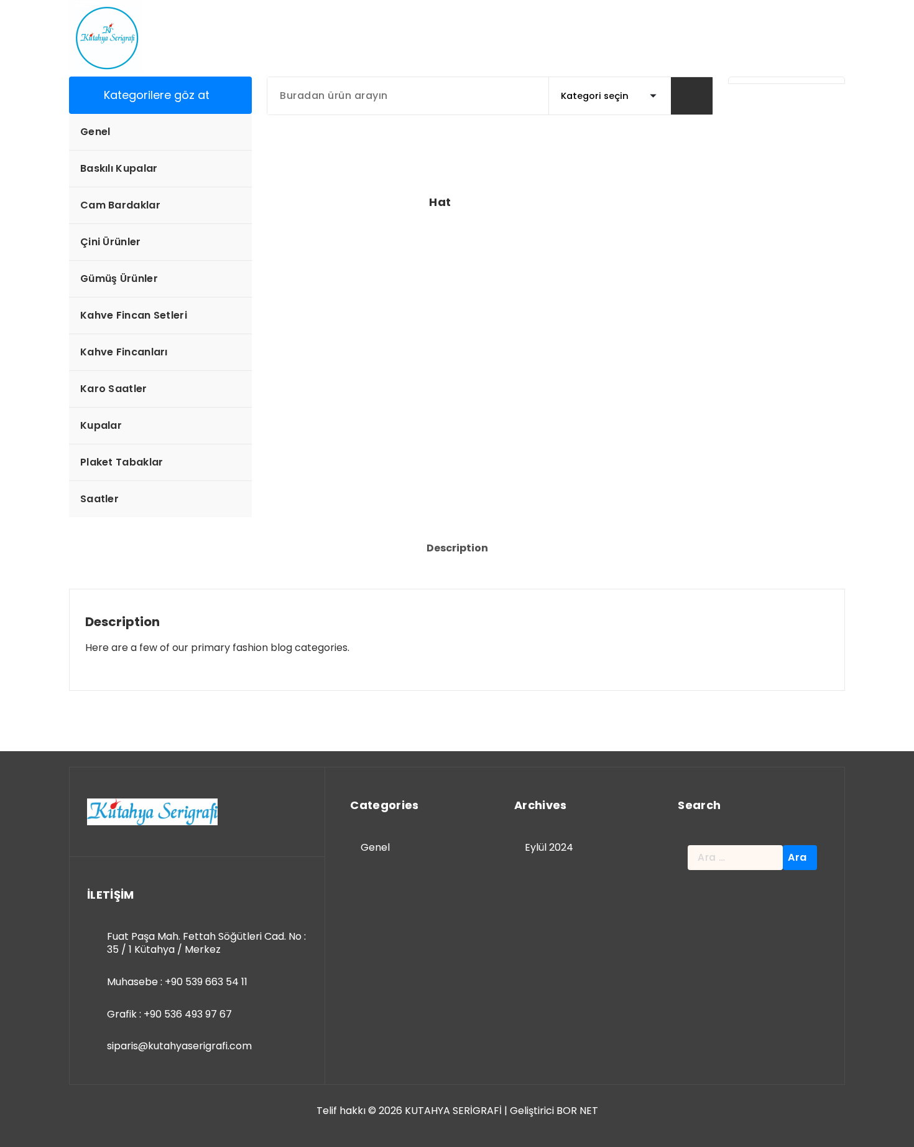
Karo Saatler (113, 389)
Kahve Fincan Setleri (133, 315)
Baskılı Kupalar (119, 168)
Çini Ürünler (110, 242)
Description (457, 548)
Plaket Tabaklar (122, 462)
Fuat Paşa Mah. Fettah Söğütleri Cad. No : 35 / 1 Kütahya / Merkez (206, 943)
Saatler (99, 499)
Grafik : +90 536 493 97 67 (169, 1014)
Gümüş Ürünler (119, 278)
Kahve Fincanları (124, 352)
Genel (95, 131)
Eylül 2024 (549, 847)
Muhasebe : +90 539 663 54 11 (177, 982)
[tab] (457, 548)
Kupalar (101, 425)
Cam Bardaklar (120, 205)
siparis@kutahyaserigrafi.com (179, 1046)
